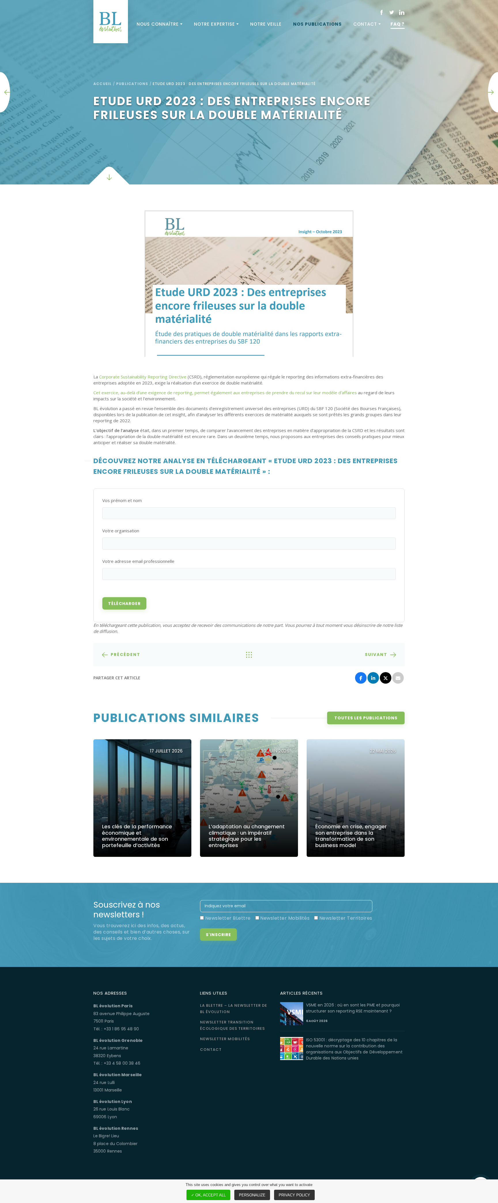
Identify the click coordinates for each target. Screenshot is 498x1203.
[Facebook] (361, 678)
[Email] (398, 678)
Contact (365, 24)
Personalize (252, 1195)
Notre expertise (214, 24)
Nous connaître (158, 24)
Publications (132, 83)
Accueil (102, 83)
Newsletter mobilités (225, 1039)
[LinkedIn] (373, 678)
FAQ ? (398, 24)
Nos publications (317, 24)
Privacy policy (294, 1195)
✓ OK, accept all (208, 1195)
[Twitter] (385, 678)
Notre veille (266, 24)
